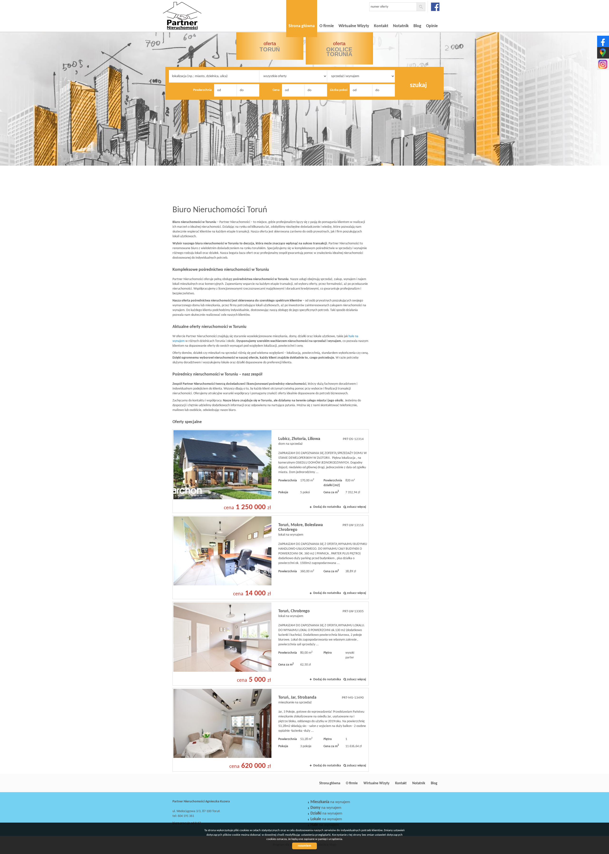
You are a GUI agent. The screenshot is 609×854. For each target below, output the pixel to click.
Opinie (432, 26)
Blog (417, 26)
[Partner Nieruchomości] (196, 9)
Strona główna (302, 26)
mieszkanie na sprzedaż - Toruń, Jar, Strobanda (270, 729)
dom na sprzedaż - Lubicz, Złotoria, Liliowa (270, 471)
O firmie (326, 26)
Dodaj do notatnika (327, 507)
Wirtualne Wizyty (354, 26)
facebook (435, 6)
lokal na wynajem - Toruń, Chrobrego (270, 643)
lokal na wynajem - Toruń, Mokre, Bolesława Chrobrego (270, 557)
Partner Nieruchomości (206, 783)
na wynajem (330, 802)
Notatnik (401, 26)
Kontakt (381, 26)
